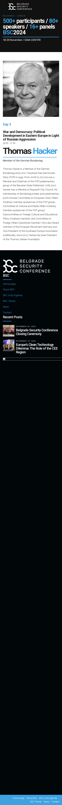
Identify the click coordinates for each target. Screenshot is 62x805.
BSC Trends (9, 301)
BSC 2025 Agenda (12, 295)
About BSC (9, 289)
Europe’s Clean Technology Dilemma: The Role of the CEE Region (37, 348)
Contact (7, 312)
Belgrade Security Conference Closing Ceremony (37, 332)
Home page (9, 284)
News (6, 306)
